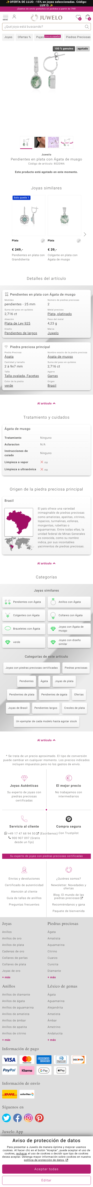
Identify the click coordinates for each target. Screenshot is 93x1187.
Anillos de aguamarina (18, 1008)
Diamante (54, 971)
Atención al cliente (24, 892)
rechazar (21, 1154)
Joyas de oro (11, 971)
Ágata (9, 357)
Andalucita (55, 1034)
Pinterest (39, 1118)
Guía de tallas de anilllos (24, 898)
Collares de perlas (15, 958)
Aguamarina (56, 1001)
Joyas (8, 37)
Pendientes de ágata (54, 695)
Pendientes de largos (21, 333)
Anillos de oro (12, 939)
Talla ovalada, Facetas (22, 376)
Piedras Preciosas (78, 37)
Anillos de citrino (14, 1034)
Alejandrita (55, 1008)
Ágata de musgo (60, 357)
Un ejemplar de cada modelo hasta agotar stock (46, 721)
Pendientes (26, 681)
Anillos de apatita (14, 1027)
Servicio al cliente (24, 826)
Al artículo (44, 404)
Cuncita (53, 964)
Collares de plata (14, 964)
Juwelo (53, 333)
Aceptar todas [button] (46, 1169)
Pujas (48, 37)
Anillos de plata (13, 945)
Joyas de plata (64, 681)
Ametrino (54, 1027)
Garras (53, 376)
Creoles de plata (74, 708)
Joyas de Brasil (18, 708)
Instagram (28, 1118)
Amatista (54, 939)
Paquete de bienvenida (69, 911)
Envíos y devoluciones (24, 879)
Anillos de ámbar (14, 1021)
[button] (5, 17)
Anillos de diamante (16, 995)
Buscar (87, 26)
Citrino (52, 952)
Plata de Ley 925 (17, 323)
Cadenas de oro (13, 952)
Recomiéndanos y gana (68, 905)
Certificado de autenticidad (24, 885)
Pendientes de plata (21, 695)
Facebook (17, 1118)
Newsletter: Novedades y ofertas (68, 887)
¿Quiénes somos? (68, 879)
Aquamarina (56, 945)
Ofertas (79, 695)
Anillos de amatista (15, 1014)
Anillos (7, 932)
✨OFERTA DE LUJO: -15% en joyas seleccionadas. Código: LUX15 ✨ (46, 3)
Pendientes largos (45, 708)
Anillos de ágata (13, 1001)
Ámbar (52, 1021)
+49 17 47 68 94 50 (21, 834)
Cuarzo (53, 958)
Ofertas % (24, 37)
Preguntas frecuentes (24, 905)
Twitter (6, 1118)
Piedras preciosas (76, 668)
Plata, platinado (60, 314)
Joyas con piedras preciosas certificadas (32, 668)
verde (9, 385)
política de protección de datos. (44, 1160)
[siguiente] (84, 234)
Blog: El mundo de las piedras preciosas (68, 896)
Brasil (52, 385)
